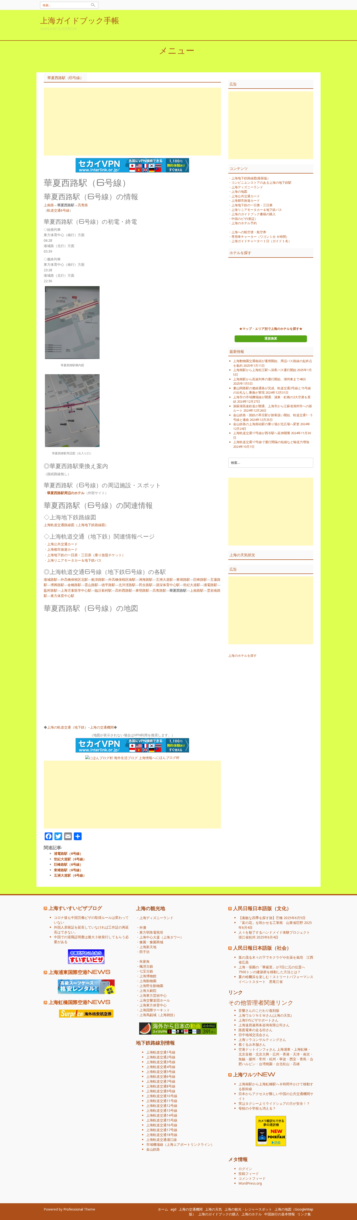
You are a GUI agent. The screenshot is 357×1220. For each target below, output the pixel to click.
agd (173, 1209)
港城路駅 (50, 579)
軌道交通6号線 (58, 210)
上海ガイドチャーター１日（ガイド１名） (261, 241)
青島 (303, 1059)
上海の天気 (281, 1015)
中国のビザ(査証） (244, 218)
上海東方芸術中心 (153, 995)
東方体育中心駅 (62, 595)
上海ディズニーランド (247, 187)
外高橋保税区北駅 (74, 579)
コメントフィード (252, 1178)
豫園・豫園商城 (151, 942)
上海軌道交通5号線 (160, 1071)
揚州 (252, 1059)
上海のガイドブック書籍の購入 (253, 214)
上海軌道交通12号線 (161, 1105)
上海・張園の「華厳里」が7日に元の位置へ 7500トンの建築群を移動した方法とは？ (273, 969)
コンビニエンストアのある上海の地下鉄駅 (261, 182)
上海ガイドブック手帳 (79, 20)
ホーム (163, 1209)
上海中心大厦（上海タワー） (161, 937)
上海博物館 (147, 976)
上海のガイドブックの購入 (218, 1214)
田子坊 (144, 951)
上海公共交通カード (62, 544)
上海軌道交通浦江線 (161, 1139)
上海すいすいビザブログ (75, 907)
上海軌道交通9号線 (160, 1091)
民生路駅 (146, 584)
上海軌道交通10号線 (161, 1096)
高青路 (83, 205)
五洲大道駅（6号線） (70, 875)
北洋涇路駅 (127, 584)
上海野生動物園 (151, 985)
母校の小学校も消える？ (257, 1108)
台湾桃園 (265, 1064)
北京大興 (262, 1054)
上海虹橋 (300, 1049)
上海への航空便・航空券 (248, 232)
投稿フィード (248, 1173)
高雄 (296, 1064)
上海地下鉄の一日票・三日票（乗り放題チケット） (86, 555)
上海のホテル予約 (244, 223)
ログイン (245, 1168)
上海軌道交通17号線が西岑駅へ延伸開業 (261, 433)
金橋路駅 (74, 584)
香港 (286, 1054)
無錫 (241, 1059)
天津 (296, 1054)
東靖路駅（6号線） (68, 870)
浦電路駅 (210, 584)
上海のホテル (251, 1214)
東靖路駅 (183, 579)
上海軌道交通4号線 (160, 1066)
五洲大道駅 (164, 579)
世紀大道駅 (191, 584)
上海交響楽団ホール (154, 1000)
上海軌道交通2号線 (160, 1057)
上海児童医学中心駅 (76, 590)
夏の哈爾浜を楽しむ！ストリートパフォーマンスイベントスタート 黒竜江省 (275, 979)
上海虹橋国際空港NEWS (79, 1001)
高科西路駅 (123, 590)
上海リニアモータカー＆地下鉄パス (74, 560)
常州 (262, 1059)
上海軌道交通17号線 (161, 1130)
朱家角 (144, 961)
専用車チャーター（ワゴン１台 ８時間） (260, 236)
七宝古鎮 (146, 971)
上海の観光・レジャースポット (248, 1209)
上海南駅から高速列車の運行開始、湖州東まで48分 (269, 379)
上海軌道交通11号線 (161, 1100)
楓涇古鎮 (146, 966)
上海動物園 (147, 981)
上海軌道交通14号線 (161, 1115)
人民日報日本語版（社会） (262, 947)
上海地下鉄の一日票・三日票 (251, 205)
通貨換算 (270, 338)
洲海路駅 (146, 579)
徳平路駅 (108, 584)
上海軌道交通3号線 (160, 1062)
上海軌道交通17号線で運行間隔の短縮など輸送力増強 (271, 442)
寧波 (282, 1059)
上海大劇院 (147, 990)
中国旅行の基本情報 (279, 1214)
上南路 (49, 205)
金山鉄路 (153, 1149)
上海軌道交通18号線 (161, 1134)
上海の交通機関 (102, 727)
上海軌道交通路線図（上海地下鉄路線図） (76, 525)
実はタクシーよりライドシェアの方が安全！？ (274, 1103)
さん (255, 1015)
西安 (292, 1059)
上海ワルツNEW (254, 1074)
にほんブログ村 (167, 757)
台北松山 (282, 1064)
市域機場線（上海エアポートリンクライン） (180, 1144)
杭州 (272, 1059)
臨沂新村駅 (103, 590)
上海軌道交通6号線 (160, 1076)
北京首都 (245, 1054)
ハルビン (248, 1064)
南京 (306, 1054)
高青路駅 (159, 590)
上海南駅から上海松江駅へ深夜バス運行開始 (264, 370)
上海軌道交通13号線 (161, 1110)
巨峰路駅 (200, 579)
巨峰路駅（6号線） (68, 864)
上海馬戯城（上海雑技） (158, 1015)
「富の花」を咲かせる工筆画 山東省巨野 (270, 922)
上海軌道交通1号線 (160, 1052)
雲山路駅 (91, 584)
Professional (73, 1209)
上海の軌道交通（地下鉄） (67, 727)
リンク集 (304, 1214)
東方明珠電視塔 (151, 932)
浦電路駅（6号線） (68, 853)
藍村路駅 (50, 590)
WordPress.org (250, 1183)
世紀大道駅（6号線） (70, 859)
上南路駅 (197, 590)
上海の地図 (239, 191)
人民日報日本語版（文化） (262, 908)
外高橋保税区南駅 (122, 579)
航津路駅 (98, 579)
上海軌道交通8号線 (160, 1086)
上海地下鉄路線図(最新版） (250, 178)
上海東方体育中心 (153, 1005)
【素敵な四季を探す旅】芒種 (260, 917)
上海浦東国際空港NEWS (79, 971)
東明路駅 (142, 590)
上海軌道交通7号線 (160, 1081)
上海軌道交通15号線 (161, 1120)
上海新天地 (147, 947)
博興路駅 (57, 584)
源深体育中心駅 (168, 584)
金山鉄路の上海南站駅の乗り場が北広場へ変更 (266, 424)
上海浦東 (283, 1049)
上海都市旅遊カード (62, 549)
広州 (275, 1054)
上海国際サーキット (154, 1010)
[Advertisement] (132, 122)
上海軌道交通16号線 (161, 1125)
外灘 (142, 927)
